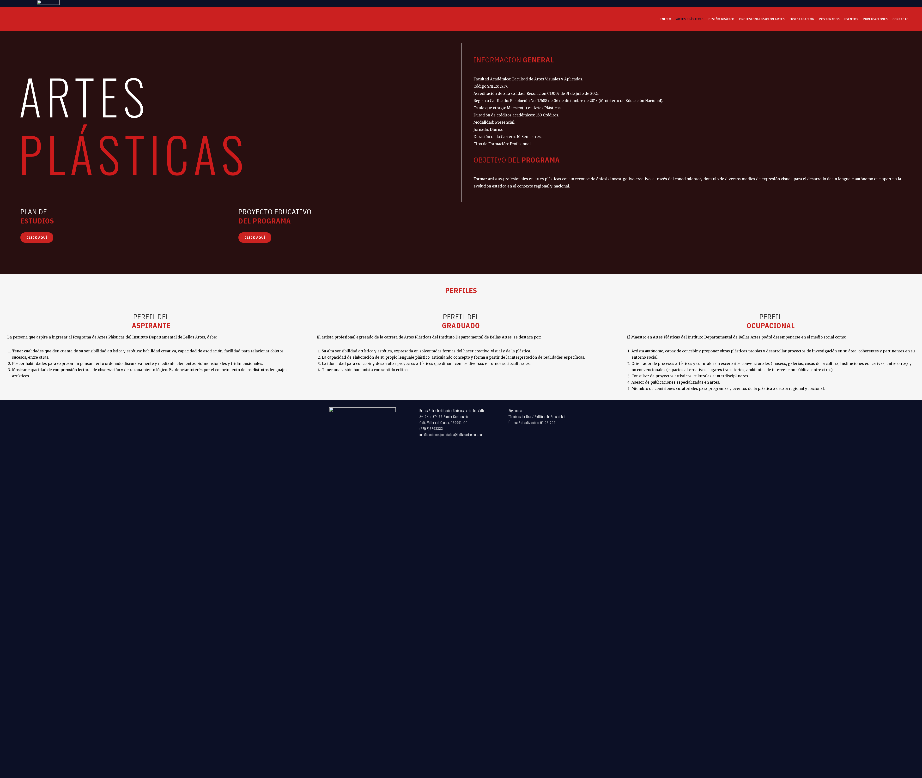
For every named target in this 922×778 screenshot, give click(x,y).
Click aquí (36, 237)
